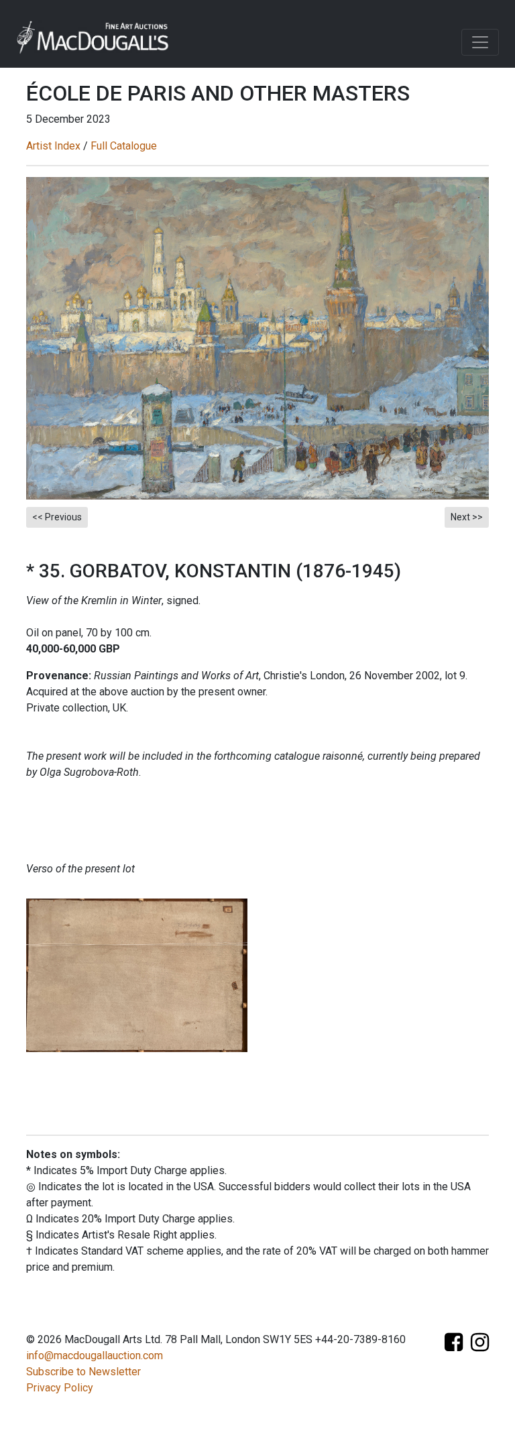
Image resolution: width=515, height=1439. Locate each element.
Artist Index (53, 145)
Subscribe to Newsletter (83, 1371)
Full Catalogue (124, 145)
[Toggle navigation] (480, 42)
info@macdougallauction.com (94, 1355)
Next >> (467, 517)
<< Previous (57, 517)
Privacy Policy (59, 1387)
